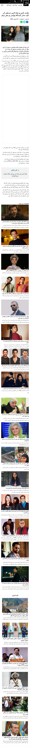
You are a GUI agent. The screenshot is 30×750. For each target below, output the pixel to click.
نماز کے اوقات (12, 1)
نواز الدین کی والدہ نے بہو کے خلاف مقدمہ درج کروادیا (15, 175)
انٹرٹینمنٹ (22, 19)
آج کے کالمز (9, 5)
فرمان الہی (18, 1)
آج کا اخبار (14, 5)
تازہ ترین (20, 5)
